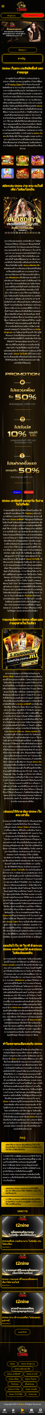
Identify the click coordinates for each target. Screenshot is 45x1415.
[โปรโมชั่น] (31, 1410)
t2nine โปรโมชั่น (15, 1394)
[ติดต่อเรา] (40, 1410)
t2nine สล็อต (14, 1379)
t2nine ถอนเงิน (31, 1389)
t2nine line (33, 1394)
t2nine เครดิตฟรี (13, 1374)
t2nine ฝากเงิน (13, 1389)
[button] (3, 6)
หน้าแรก (4, 1412)
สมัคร (13, 1412)
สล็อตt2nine (29, 1384)
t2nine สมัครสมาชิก (32, 265)
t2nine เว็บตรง (30, 1379)
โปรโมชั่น (31, 1412)
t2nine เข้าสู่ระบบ (28, 1364)
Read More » (6, 1247)
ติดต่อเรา (40, 1412)
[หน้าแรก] (4, 1410)
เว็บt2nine (14, 1384)
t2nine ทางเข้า (32, 1374)
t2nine (12, 1364)
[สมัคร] (13, 1410)
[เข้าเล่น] (22, 1410)
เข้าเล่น (22, 1412)
